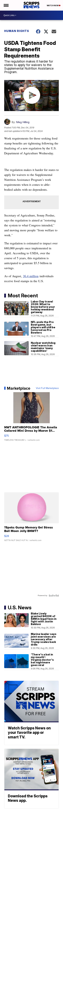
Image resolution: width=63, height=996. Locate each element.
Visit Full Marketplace (47, 388)
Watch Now (53, 5)
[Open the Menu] (6, 5)
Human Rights (16, 31)
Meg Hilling (22, 122)
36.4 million (30, 276)
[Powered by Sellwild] (54, 595)
